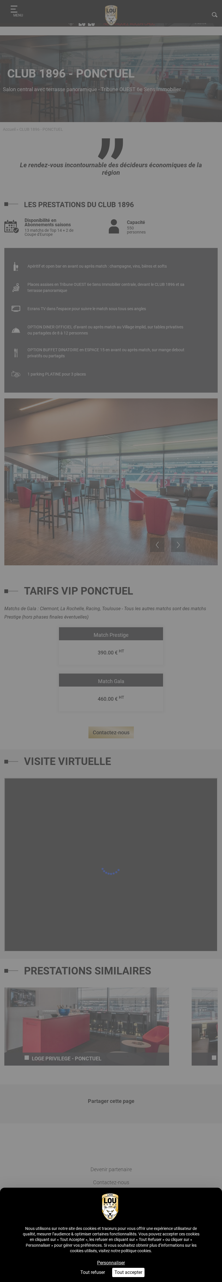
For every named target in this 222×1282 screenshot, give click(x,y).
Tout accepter (128, 1272)
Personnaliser (111, 1263)
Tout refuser (92, 1272)
